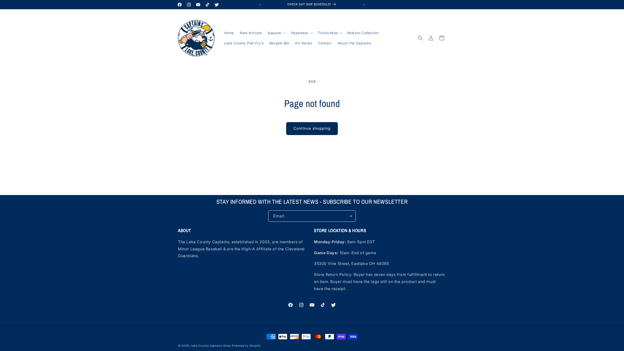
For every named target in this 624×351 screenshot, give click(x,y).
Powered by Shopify (246, 345)
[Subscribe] (350, 216)
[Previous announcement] (260, 4)
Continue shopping (312, 128)
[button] (276, 33)
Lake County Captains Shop (211, 345)
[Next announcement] (364, 4)
